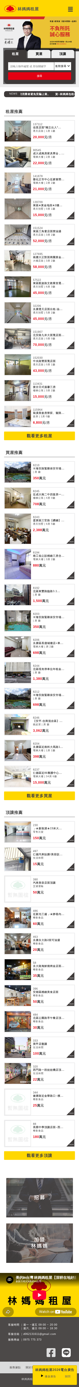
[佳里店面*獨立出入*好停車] (18, 131)
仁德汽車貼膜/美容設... (48, 854)
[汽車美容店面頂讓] (18, 889)
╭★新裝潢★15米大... (47, 828)
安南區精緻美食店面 (46, 991)
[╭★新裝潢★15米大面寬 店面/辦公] (18, 832)
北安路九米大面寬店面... (48, 335)
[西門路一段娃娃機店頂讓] (18, 1073)
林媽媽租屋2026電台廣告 (54, 1370)
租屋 (15, 54)
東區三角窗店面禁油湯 (47, 231)
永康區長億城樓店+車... (48, 643)
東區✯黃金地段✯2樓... (47, 205)
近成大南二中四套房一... (48, 494)
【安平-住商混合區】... (48, 720)
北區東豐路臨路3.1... (46, 591)
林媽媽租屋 (28, 9)
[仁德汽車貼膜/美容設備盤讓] (18, 859)
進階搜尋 (61, 66)
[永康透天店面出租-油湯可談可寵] (18, 312)
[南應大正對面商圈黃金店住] (18, 260)
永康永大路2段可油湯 (46, 940)
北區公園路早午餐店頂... (48, 1017)
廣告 (50, 1376)
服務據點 (15, 1367)
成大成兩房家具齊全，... (48, 153)
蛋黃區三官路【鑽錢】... (48, 520)
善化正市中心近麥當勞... (48, 179)
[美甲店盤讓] (18, 1047)
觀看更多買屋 (39, 795)
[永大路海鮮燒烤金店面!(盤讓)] (18, 969)
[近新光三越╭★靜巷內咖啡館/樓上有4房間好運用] (18, 917)
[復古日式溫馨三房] (18, 390)
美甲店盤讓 (40, 1043)
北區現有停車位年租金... (48, 669)
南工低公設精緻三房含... (48, 555)
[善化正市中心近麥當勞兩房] (18, 183)
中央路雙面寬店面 (44, 361)
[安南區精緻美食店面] (18, 995)
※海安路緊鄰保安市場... (48, 468)
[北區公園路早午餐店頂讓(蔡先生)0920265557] (18, 1021)
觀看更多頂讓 (39, 1155)
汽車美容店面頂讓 (44, 882)
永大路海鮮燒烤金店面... (48, 966)
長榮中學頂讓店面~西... (48, 1127)
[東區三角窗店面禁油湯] (18, 235)
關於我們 (31, 1367)
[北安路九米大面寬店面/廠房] (18, 338)
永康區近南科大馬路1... (48, 746)
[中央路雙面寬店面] (18, 364)
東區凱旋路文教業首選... (48, 283)
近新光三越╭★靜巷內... (48, 914)
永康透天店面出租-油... (48, 309)
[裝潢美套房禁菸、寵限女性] (18, 416)
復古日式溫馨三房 (44, 386)
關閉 (68, 1376)
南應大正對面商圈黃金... (48, 257)
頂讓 (62, 54)
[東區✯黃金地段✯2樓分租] (18, 209)
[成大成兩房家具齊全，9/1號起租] (18, 157)
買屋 (39, 54)
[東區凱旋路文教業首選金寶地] (18, 286)
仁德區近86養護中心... (47, 772)
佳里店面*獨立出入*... (47, 127)
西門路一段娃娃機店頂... (48, 1069)
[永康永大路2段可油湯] (18, 943)
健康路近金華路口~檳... (48, 1095)
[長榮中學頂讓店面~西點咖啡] (18, 1133)
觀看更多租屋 (39, 436)
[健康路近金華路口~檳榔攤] (18, 1102)
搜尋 (39, 75)
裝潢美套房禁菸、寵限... (48, 412)
